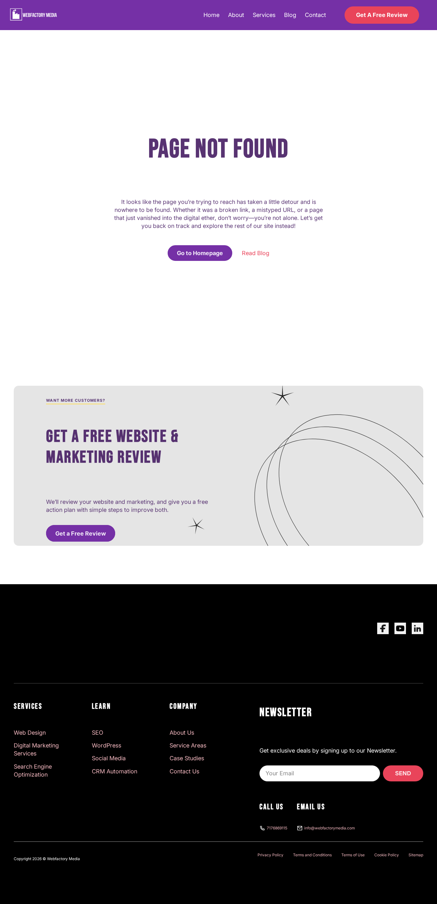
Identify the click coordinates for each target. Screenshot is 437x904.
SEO (97, 732)
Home (211, 15)
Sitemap (416, 854)
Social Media (109, 758)
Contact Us (184, 771)
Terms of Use (353, 854)
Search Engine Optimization (33, 770)
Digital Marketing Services (36, 749)
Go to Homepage (200, 253)
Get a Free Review (80, 533)
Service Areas (188, 745)
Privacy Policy (270, 854)
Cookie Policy (386, 854)
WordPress (106, 745)
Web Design (30, 732)
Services (264, 15)
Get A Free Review (382, 15)
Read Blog (255, 253)
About (236, 15)
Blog (290, 15)
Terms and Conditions (312, 854)
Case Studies (187, 758)
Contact (315, 15)
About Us (182, 732)
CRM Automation (114, 771)
